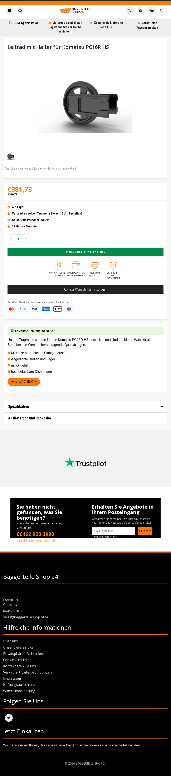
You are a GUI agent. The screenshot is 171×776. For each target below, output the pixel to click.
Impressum (12, 678)
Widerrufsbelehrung (19, 691)
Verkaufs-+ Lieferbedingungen (27, 672)
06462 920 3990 (35, 533)
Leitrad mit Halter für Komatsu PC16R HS (58, 46)
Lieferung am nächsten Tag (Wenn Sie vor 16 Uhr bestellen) (65, 27)
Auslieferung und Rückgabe (29, 418)
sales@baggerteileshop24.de (36, 540)
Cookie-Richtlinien (17, 659)
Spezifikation (18, 406)
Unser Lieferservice (18, 647)
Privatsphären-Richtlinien (23, 653)
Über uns (10, 641)
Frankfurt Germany (10, 602)
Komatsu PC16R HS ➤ (24, 381)
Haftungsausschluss (19, 684)
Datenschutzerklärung (104, 537)
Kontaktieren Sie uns (19, 666)
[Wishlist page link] (162, 11)
